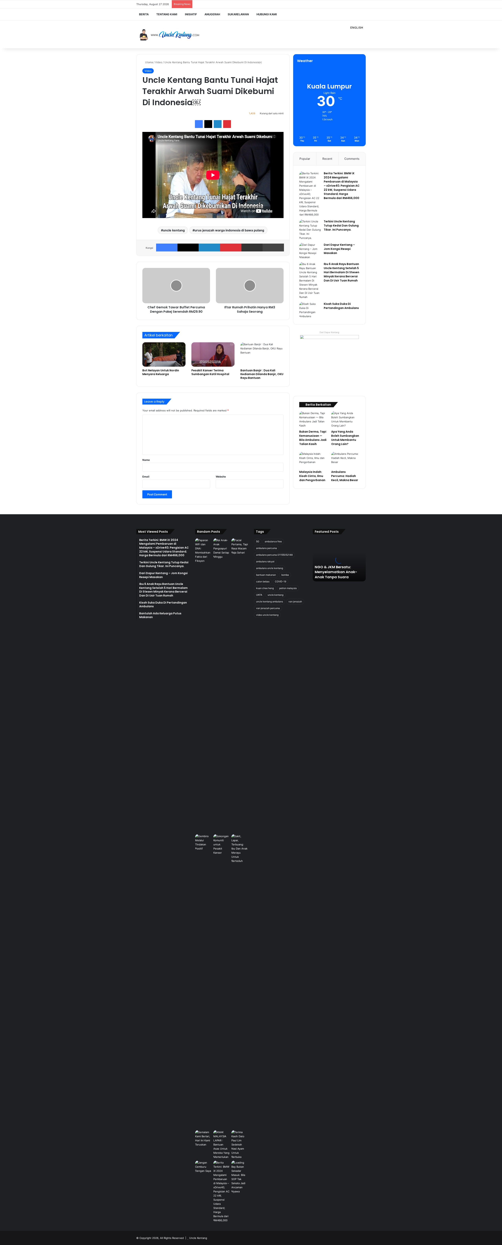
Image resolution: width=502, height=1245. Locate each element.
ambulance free (273, 541)
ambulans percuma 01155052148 (274, 554)
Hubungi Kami (266, 14)
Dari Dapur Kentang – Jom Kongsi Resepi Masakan (339, 249)
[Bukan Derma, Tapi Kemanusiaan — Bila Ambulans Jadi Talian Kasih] (313, 419)
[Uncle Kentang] (172, 34)
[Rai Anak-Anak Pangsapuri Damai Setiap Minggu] (221, 548)
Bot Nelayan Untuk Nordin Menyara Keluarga (160, 372)
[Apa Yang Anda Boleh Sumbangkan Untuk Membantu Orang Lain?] (345, 419)
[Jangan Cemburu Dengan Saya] (203, 1167)
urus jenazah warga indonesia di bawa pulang (229, 230)
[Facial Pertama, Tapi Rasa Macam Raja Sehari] (239, 546)
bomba (285, 574)
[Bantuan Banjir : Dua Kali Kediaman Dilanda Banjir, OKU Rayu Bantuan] (262, 354)
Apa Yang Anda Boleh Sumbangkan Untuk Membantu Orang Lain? (345, 438)
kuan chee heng (265, 588)
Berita (144, 14)
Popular (304, 159)
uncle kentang (174, 230)
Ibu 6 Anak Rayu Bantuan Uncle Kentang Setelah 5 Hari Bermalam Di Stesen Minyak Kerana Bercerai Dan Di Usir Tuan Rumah (341, 272)
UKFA (259, 594)
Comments (351, 159)
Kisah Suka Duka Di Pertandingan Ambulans (341, 306)
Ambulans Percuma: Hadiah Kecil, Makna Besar (344, 476)
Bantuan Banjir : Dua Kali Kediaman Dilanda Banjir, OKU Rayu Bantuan (261, 374)
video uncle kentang (267, 614)
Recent (327, 159)
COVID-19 (280, 581)
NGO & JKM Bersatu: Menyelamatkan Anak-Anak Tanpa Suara (336, 571)
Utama (148, 62)
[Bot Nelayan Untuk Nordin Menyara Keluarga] (164, 354)
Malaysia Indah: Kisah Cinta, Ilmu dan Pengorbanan (312, 476)
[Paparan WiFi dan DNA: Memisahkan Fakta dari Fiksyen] (203, 685)
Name (146, 459)
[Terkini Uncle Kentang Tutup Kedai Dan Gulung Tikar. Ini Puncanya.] (310, 229)
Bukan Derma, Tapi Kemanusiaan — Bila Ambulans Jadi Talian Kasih (312, 438)
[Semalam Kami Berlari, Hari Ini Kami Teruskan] (203, 1138)
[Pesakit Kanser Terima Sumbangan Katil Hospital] (213, 354)
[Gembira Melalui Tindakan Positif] (203, 842)
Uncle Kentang (198, 1238)
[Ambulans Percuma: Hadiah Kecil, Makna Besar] (345, 460)
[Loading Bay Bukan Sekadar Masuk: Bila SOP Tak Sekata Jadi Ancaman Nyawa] (239, 1177)
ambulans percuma (266, 548)
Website (221, 476)
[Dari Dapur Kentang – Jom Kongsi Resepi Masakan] (310, 251)
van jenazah (295, 601)
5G (257, 541)
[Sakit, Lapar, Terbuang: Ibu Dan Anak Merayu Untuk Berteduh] (239, 848)
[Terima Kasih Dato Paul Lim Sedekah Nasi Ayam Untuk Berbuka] (239, 1144)
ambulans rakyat (265, 561)
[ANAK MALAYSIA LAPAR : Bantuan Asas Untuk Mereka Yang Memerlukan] (221, 1144)
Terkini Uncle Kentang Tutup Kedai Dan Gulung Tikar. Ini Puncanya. (341, 225)
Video (158, 62)
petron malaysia (288, 588)
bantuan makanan (266, 574)
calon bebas (262, 581)
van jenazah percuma (268, 608)
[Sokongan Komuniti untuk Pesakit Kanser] (221, 981)
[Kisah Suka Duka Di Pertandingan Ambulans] (310, 310)
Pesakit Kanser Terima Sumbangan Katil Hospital (210, 372)
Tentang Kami (166, 14)
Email (145, 476)
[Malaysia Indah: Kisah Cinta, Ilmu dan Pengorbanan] (313, 460)
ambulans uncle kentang (269, 568)
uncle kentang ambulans (269, 601)
